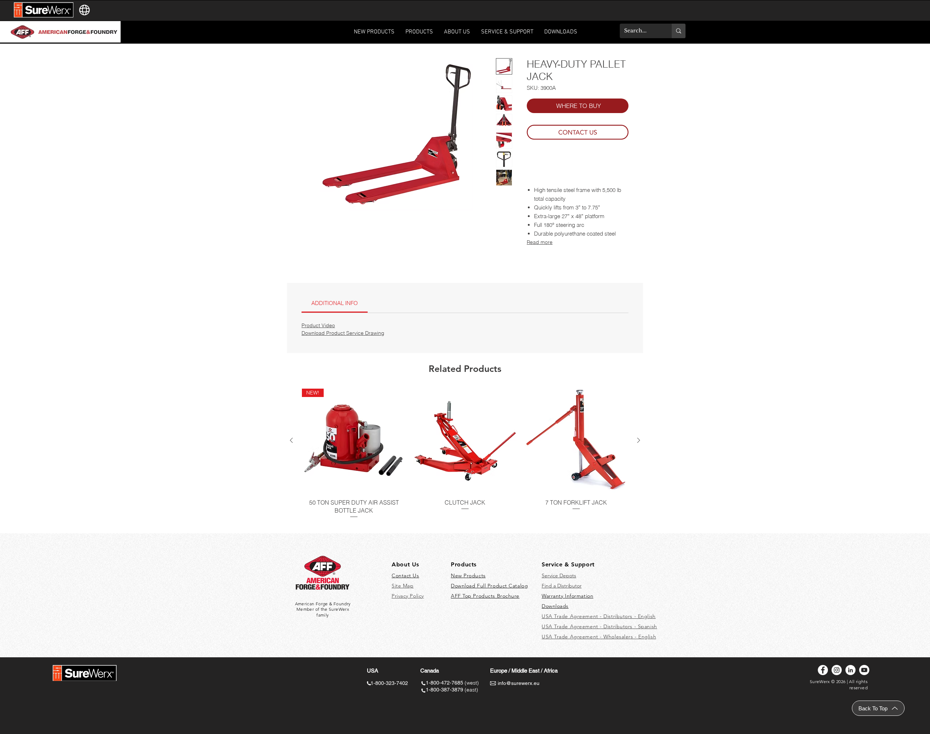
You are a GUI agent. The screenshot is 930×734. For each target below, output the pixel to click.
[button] (507, 34)
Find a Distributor (562, 585)
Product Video (318, 325)
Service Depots (559, 575)
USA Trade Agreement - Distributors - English (599, 616)
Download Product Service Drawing (343, 333)
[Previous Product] (291, 440)
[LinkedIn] (850, 670)
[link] (334, 303)
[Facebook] (823, 670)
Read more (540, 242)
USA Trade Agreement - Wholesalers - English (599, 636)
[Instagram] (837, 670)
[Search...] (679, 31)
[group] (465, 458)
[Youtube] (864, 670)
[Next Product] (638, 440)
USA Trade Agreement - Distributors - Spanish (599, 626)
